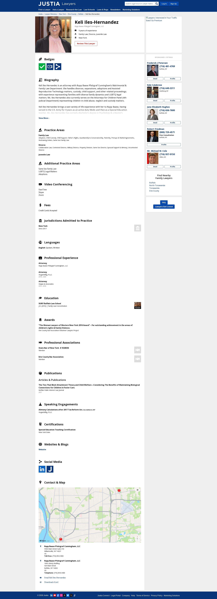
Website (42, 449)
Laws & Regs (102, 10)
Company (126, 596)
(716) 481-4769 (167, 66)
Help (133, 596)
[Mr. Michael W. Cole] (152, 158)
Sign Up (174, 4)
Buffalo (80, 14)
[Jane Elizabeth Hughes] (152, 114)
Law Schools (89, 10)
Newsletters (115, 10)
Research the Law (74, 10)
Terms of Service (143, 596)
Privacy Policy (156, 596)
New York (62, 14)
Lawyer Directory (51, 14)
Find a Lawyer (44, 10)
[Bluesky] (67, 595)
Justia (40, 14)
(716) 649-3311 (167, 88)
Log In (164, 4)
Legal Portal (116, 596)
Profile (172, 79)
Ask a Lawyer (59, 10)
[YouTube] (54, 595)
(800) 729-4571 (167, 132)
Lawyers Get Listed (164, 206)
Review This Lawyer (86, 43)
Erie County (72, 14)
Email (155, 79)
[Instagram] (61, 595)
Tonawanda (154, 188)
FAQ (164, 202)
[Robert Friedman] (152, 136)
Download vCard (51, 582)
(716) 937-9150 (167, 154)
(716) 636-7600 (167, 110)
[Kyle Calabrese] (152, 92)
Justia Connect (104, 596)
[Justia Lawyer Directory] (49, 4)
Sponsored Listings (164, 57)
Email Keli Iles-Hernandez (55, 577)
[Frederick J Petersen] (152, 70)
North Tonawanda (157, 185)
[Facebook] (58, 595)
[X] (71, 595)
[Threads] (64, 595)
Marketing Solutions (131, 10)
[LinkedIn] (51, 595)
